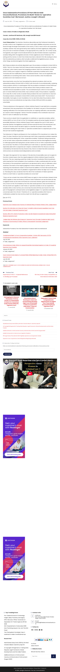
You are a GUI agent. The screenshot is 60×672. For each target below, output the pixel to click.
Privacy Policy (37, 668)
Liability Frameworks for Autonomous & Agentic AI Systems (17, 333)
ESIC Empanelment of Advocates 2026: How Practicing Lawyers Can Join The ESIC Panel (16, 628)
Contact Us (43, 668)
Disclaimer (19, 668)
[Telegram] (41, 630)
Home (15, 668)
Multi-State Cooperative (20, 265)
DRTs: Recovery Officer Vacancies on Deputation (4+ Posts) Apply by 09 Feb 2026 (15, 622)
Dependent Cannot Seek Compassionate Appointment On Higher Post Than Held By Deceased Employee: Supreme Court (48, 302)
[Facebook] (32, 630)
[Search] (53, 656)
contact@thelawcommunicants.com (45, 623)
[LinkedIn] (36, 630)
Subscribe (8, 354)
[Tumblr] (37, 630)
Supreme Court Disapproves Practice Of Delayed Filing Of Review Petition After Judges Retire (30, 204)
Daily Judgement (10, 265)
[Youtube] (39, 630)
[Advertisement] (30, 402)
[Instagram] (34, 630)
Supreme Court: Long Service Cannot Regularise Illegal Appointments (19, 338)
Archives (33, 643)
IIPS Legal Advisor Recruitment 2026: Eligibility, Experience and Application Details (22, 336)
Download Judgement (42, 221)
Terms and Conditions (28, 668)
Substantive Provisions (32, 265)
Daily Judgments (20, 21)
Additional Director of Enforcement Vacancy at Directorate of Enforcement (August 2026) (24, 330)
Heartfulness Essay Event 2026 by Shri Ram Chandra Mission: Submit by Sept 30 (21, 323)
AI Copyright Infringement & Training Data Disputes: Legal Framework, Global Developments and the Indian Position (16, 650)
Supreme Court (42, 265)
